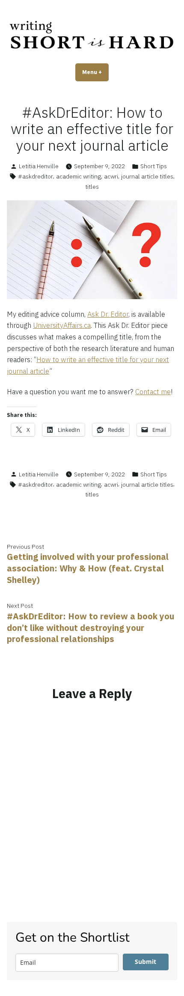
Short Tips (153, 166)
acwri (111, 176)
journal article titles (147, 176)
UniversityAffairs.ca (62, 325)
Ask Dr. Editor (107, 314)
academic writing (78, 176)
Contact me (153, 391)
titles (92, 186)
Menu (95, 72)
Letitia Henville (39, 166)
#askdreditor (35, 176)
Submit (145, 961)
